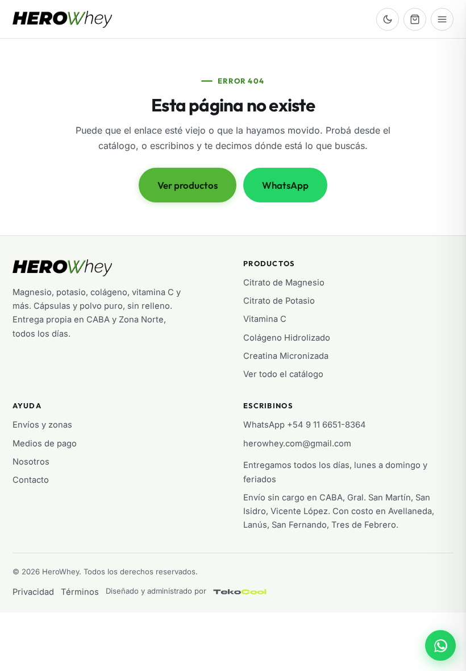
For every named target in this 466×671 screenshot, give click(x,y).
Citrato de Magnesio (283, 282)
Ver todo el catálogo (283, 374)
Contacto (31, 480)
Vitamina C (264, 319)
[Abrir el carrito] (414, 19)
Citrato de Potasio (279, 301)
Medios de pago (45, 443)
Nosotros (31, 462)
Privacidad (33, 592)
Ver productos (187, 185)
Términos (80, 592)
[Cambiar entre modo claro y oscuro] (387, 19)
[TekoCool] (251, 592)
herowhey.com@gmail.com (297, 443)
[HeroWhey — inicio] (62, 19)
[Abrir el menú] (442, 19)
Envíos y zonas (42, 425)
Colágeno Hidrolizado (286, 338)
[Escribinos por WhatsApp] (440, 645)
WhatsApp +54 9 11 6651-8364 (304, 425)
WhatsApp (285, 185)
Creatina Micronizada (285, 356)
